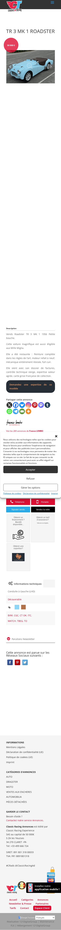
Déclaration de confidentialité (36, 493)
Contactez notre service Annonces (24, 820)
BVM (10, 615)
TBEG (20, 620)
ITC (29, 615)
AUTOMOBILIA (14, 796)
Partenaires (42, 903)
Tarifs (13, 908)
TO (25, 620)
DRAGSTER (12, 781)
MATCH (12, 620)
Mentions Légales (15, 747)
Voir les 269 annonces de (24, 431)
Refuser (30, 478)
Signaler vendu (18, 509)
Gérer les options (30, 487)
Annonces (42, 899)
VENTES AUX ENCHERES (19, 791)
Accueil (13, 899)
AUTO (9, 776)
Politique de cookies (12, 493)
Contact (24, 908)
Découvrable (14, 599)
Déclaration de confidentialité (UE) (24, 752)
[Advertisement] (30, 204)
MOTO (9, 786)
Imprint (54, 493)
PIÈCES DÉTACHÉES (16, 801)
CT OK (23, 615)
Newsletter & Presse (20, 903)
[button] (56, 436)
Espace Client (42, 908)
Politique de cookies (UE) (19, 757)
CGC (16, 615)
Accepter (30, 469)
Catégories (27, 899)
